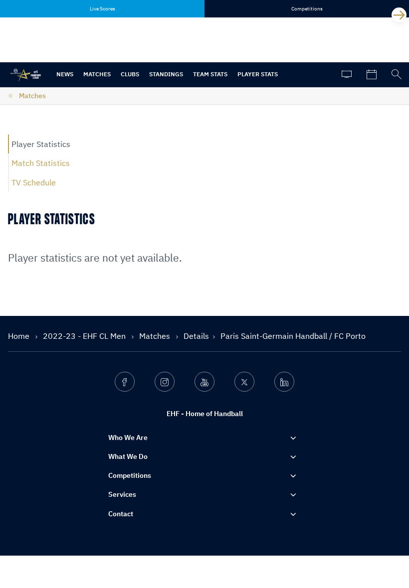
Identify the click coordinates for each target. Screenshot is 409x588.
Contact (120, 513)
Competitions (129, 475)
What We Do (128, 456)
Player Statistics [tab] (40, 144)
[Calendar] (371, 74)
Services (122, 494)
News (64, 74)
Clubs (130, 74)
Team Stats (210, 74)
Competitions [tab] (307, 8)
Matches (97, 74)
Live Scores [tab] (102, 8)
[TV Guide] (346, 74)
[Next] (399, 14)
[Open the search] (396, 74)
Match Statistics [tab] (40, 163)
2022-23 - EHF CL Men (85, 336)
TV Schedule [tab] (33, 182)
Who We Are (128, 437)
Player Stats (257, 74)
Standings (166, 74)
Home (19, 336)
